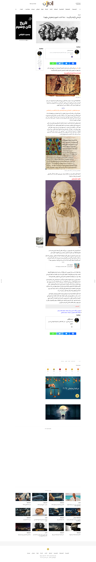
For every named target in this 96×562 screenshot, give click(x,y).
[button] (63, 412)
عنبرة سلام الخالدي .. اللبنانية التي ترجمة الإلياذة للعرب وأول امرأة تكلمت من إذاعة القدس (63, 110)
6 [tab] (21, 40)
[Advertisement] (63, 347)
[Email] (72, 57)
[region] (63, 412)
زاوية (37, 553)
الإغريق (77, 68)
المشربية (56, 553)
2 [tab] (26, 40)
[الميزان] (48, 4)
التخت (79, 502)
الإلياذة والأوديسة (73, 361)
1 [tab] (27, 40)
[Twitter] (59, 63)
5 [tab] (22, 40)
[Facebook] (73, 63)
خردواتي (74, 517)
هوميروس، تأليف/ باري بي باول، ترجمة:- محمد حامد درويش (68, 311)
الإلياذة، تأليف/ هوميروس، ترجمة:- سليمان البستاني (70, 312)
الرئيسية (69, 361)
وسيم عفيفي (70, 50)
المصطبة (62, 502)
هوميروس (66, 361)
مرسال (28, 553)
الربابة (79, 15)
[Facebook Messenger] (66, 63)
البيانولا (50, 553)
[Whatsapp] (53, 63)
